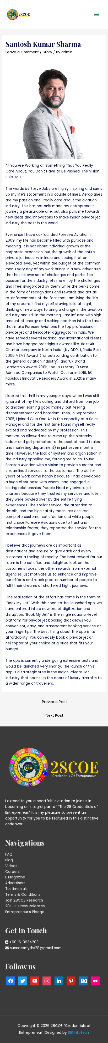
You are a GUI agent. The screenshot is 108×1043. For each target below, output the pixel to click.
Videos (11, 865)
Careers (12, 871)
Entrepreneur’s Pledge (24, 911)
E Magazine (15, 877)
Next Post (54, 715)
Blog (9, 860)
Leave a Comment (22, 52)
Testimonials (16, 888)
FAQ (8, 854)
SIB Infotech (78, 1032)
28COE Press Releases (25, 906)
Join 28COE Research (24, 900)
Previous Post (54, 701)
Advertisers (15, 883)
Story (47, 52)
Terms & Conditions (22, 894)
